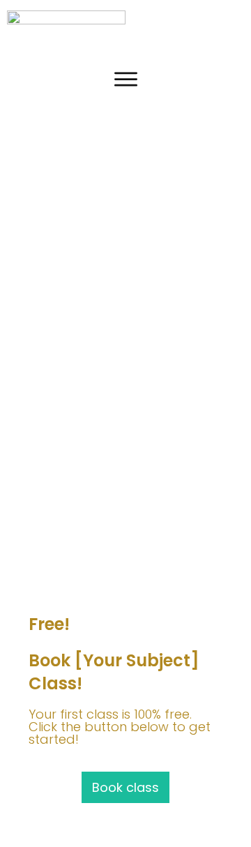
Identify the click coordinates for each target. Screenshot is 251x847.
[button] (233, 27)
